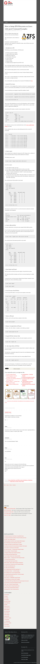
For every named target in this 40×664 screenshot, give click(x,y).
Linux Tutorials (6, 594)
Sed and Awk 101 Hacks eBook (9, 511)
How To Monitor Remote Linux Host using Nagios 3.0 (12, 569)
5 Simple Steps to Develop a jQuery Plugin (17, 481)
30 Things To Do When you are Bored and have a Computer (13, 544)
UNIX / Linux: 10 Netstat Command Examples (11, 584)
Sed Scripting (6, 597)
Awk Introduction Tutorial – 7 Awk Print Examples (11, 570)
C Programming (6, 619)
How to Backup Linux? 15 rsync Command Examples (12, 572)
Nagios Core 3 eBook (7, 515)
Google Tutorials (6, 612)
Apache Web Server (7, 607)
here (32, 80)
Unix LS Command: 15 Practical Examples (10, 550)
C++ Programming (7, 621)
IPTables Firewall (6, 606)
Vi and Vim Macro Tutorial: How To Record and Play (12, 555)
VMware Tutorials (7, 626)
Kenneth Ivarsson (8, 412)
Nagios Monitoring (7, 602)
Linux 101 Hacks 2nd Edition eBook (12, 384)
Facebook (14, 485)
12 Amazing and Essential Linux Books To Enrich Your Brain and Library (15, 537)
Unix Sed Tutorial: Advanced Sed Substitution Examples (12, 582)
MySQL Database (6, 609)
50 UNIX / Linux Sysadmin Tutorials (9, 539)
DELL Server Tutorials (7, 622)
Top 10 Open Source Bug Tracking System (10, 554)
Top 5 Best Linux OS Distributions (9, 567)
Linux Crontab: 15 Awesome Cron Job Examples (11, 547)
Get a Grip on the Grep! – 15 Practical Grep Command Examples (14, 549)
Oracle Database (6, 624)
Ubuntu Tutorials (6, 614)
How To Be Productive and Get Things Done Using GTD (12, 542)
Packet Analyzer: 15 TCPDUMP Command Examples (12, 577)
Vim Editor (6, 596)
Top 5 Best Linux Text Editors (8, 575)
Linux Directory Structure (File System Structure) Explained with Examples (15, 545)
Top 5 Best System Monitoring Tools (9, 565)
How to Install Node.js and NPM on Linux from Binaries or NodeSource (20, 480)
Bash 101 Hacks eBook (7, 510)
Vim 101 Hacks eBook (7, 513)
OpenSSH (5, 604)
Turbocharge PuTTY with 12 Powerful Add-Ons (11, 589)
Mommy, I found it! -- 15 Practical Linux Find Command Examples (14, 557)
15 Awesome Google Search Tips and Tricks (10, 560)
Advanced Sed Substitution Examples (28, 377)
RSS (5, 485)
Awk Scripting (6, 599)
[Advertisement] (21, 13)
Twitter (11, 485)
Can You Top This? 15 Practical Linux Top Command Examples (13, 564)
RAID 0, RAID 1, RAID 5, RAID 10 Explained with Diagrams (13, 562)
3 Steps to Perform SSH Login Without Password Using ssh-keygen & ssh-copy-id (16, 580)
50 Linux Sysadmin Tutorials (11, 374)
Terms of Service (34, 662)
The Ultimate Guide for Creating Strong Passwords (11, 585)
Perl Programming (7, 611)
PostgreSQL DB (6, 616)
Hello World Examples (7, 617)
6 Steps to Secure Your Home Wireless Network (11, 587)
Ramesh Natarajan (11, 643)
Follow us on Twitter (24, 640)
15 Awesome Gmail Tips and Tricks (9, 559)
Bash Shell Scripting (7, 601)
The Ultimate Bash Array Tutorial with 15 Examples (12, 579)
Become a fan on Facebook (25, 642)
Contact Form (30, 634)
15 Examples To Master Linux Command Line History (12, 552)
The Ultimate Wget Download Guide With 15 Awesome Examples (14, 574)
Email (7, 485)
